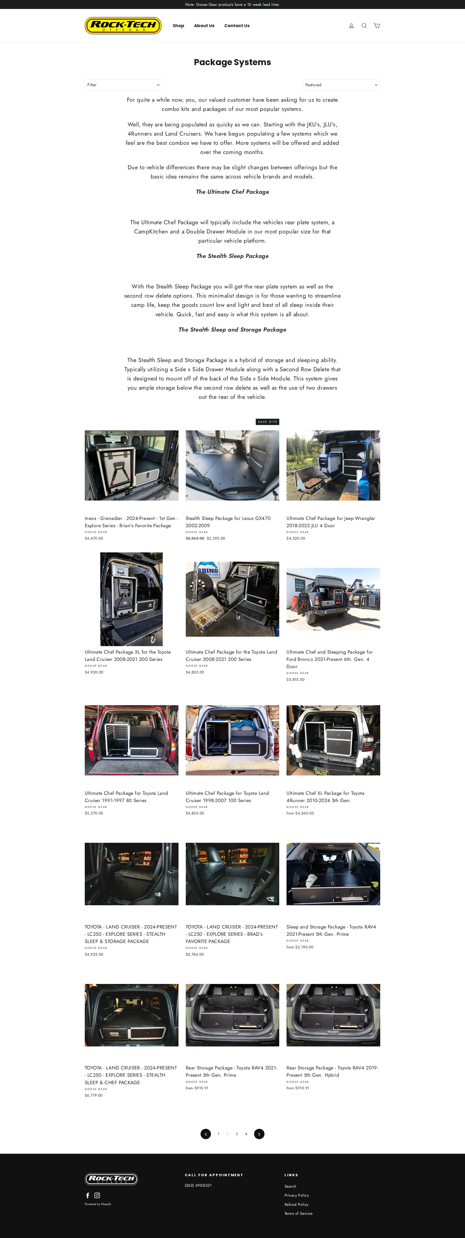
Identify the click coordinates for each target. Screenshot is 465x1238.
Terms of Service (299, 1213)
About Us (204, 26)
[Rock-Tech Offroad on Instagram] (97, 1195)
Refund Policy (297, 1204)
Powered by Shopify (98, 1204)
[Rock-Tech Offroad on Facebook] (88, 1195)
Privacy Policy (297, 1195)
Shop (178, 26)
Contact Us (237, 26)
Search (290, 1186)
